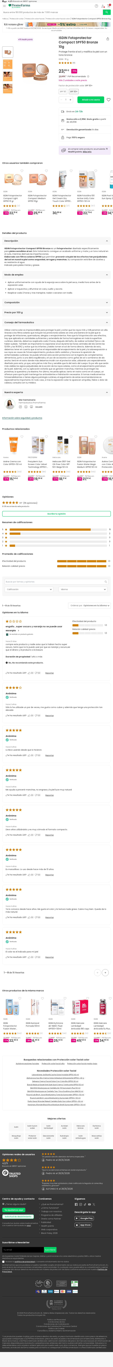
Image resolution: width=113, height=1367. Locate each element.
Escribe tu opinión (57, 513)
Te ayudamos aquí (13, 1210)
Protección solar (16, 19)
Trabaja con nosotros (51, 1211)
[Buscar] (107, 12)
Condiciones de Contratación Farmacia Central (56, 1326)
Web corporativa (49, 1229)
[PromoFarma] (19, 6)
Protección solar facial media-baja (82, 1063)
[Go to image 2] (7, 64)
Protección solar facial (34, 19)
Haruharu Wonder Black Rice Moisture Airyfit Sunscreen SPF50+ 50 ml (56, 1104)
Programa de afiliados (51, 1215)
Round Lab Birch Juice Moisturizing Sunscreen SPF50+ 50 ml (55, 1098)
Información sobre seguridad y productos (22, 418)
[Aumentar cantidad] (70, 99)
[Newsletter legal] (4, 1262)
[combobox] (94, 605)
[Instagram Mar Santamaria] (20, 407)
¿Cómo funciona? (50, 1208)
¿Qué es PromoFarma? (52, 1204)
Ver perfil (38, 407)
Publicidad (46, 1222)
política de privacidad (25, 1261)
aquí (29, 1225)
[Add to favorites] (108, 100)
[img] (34, 71)
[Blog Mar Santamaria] (31, 407)
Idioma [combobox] (64, 589)
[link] (19, 503)
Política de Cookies (56, 1328)
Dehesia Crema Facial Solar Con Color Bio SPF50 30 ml (55, 1081)
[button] (97, 972)
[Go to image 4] (7, 88)
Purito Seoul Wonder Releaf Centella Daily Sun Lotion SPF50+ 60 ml (55, 1101)
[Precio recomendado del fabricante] (88, 76)
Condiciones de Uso (56, 1322)
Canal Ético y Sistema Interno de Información (56, 1331)
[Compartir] (108, 39)
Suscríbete (50, 1249)
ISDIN (61, 59)
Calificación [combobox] (12, 589)
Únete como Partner (51, 1218)
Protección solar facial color (58, 19)
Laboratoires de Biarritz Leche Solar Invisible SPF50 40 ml (55, 1074)
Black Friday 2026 (49, 1233)
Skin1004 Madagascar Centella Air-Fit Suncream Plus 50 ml (55, 1088)
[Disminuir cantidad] (61, 99)
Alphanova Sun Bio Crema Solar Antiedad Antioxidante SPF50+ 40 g (55, 1078)
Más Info (87, 151)
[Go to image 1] (7, 52)
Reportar (49, 673)
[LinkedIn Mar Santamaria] (26, 407)
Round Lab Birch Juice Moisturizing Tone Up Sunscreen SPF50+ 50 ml (55, 1094)
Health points (47, 1226)
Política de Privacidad (56, 1319)
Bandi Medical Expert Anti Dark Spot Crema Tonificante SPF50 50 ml (55, 1084)
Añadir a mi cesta (91, 99)
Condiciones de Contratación (56, 1324)
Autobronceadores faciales (27, 1063)
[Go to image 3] (7, 76)
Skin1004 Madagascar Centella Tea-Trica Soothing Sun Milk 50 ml (55, 1091)
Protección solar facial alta (53, 1063)
